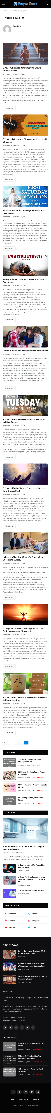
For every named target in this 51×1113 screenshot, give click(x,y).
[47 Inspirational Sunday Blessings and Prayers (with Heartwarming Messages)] (25, 614)
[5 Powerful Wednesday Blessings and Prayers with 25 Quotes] (25, 125)
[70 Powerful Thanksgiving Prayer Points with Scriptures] (9, 1059)
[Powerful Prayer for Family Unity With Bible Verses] (25, 337)
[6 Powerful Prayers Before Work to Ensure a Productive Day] (25, 54)
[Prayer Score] (25, 4)
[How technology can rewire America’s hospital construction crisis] (25, 830)
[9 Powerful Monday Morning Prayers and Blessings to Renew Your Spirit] (25, 683)
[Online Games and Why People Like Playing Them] (9, 868)
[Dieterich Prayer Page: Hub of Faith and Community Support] (9, 979)
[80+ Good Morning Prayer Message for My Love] (9, 787)
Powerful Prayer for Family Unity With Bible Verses (25, 350)
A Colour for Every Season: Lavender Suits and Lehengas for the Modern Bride (32, 879)
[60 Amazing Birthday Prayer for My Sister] (9, 800)
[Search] (47, 3)
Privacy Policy (22, 1099)
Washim (17, 26)
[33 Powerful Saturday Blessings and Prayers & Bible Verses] (25, 196)
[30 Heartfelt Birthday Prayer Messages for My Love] (9, 775)
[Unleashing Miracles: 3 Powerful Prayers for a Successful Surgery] (25, 543)
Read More (9, 108)
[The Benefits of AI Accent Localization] (9, 893)
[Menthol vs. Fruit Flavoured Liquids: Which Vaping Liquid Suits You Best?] (9, 966)
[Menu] (3, 3)
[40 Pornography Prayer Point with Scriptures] (9, 1072)
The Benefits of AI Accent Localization (32, 890)
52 (21, 742)
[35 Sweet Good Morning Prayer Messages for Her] (9, 762)
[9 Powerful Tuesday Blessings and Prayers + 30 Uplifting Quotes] (25, 405)
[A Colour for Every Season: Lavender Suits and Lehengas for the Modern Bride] (9, 880)
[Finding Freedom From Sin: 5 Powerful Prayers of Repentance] (25, 265)
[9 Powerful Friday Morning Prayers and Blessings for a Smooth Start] (25, 474)
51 (16, 742)
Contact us (37, 1099)
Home (11, 1099)
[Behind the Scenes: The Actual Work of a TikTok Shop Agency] (9, 954)
